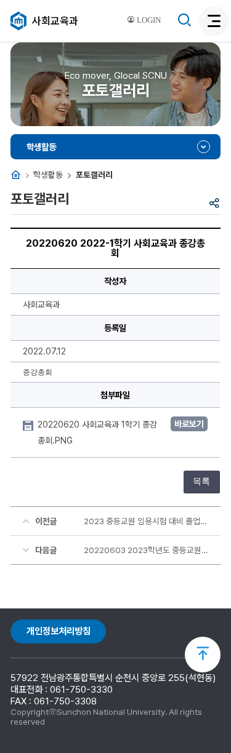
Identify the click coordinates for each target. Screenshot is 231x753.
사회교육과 (55, 21)
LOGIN (148, 20)
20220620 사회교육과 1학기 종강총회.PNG (97, 432)
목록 (201, 481)
